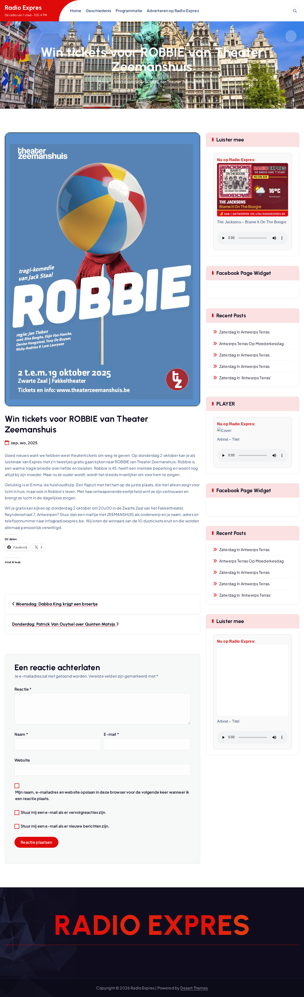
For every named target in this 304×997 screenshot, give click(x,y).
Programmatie (129, 10)
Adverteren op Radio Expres (173, 10)
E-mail (111, 734)
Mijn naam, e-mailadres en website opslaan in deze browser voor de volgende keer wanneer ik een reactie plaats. (102, 795)
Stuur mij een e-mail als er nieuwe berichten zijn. (65, 826)
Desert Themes (194, 987)
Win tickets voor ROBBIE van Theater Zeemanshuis (160, 81)
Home (75, 10)
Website (22, 760)
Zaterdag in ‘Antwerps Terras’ (245, 377)
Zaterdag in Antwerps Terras (244, 331)
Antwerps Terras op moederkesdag (251, 343)
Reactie (22, 689)
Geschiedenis (98, 10)
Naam (21, 734)
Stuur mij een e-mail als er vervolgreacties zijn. (63, 812)
